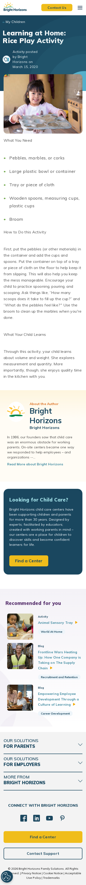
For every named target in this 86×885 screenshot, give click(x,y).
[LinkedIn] (36, 818)
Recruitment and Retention (59, 677)
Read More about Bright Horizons (35, 464)
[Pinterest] (62, 818)
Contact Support (43, 853)
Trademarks (51, 877)
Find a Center (29, 561)
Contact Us (57, 7)
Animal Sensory (55, 622)
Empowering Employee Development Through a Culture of (58, 699)
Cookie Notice (53, 873)
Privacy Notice (31, 873)
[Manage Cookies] (7, 877)
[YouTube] (49, 818)
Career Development (55, 713)
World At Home (51, 631)
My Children (15, 22)
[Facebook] (23, 818)
